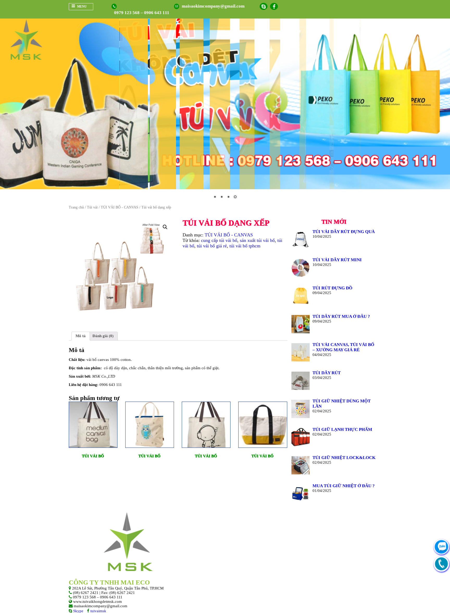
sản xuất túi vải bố (257, 240)
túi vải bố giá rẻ (212, 245)
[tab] (80, 336)
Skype (77, 611)
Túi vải (92, 207)
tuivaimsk (97, 611)
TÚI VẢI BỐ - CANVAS (119, 207)
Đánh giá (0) (103, 336)
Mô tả (81, 336)
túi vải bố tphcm (244, 245)
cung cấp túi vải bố (219, 240)
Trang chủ (76, 207)
